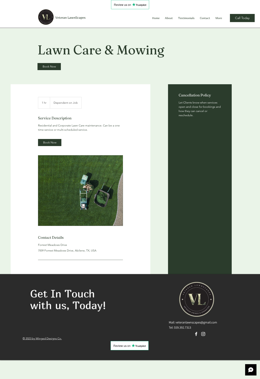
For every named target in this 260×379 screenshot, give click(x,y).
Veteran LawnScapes (70, 17)
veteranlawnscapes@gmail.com (196, 322)
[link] (49, 66)
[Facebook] (196, 334)
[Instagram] (203, 334)
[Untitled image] (80, 190)
